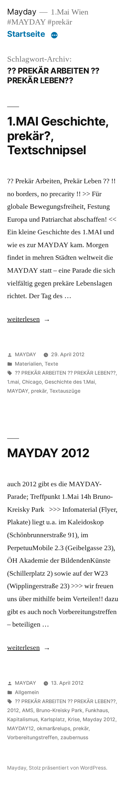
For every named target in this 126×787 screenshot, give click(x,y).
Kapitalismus (22, 719)
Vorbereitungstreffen (32, 737)
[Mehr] (54, 35)
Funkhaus (96, 710)
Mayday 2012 (99, 719)
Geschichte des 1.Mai (70, 382)
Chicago (32, 382)
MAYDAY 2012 (48, 453)
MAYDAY (25, 354)
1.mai (13, 382)
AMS (27, 710)
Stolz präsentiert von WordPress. (68, 768)
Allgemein (27, 692)
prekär (39, 391)
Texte (51, 364)
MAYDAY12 (20, 728)
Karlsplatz (53, 719)
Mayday (21, 11)
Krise (74, 719)
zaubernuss (74, 737)
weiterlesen (28, 319)
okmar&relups (53, 728)
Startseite (26, 34)
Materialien (28, 364)
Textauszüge (64, 391)
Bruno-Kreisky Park (59, 710)
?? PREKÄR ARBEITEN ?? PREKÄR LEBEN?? (65, 373)
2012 (13, 710)
